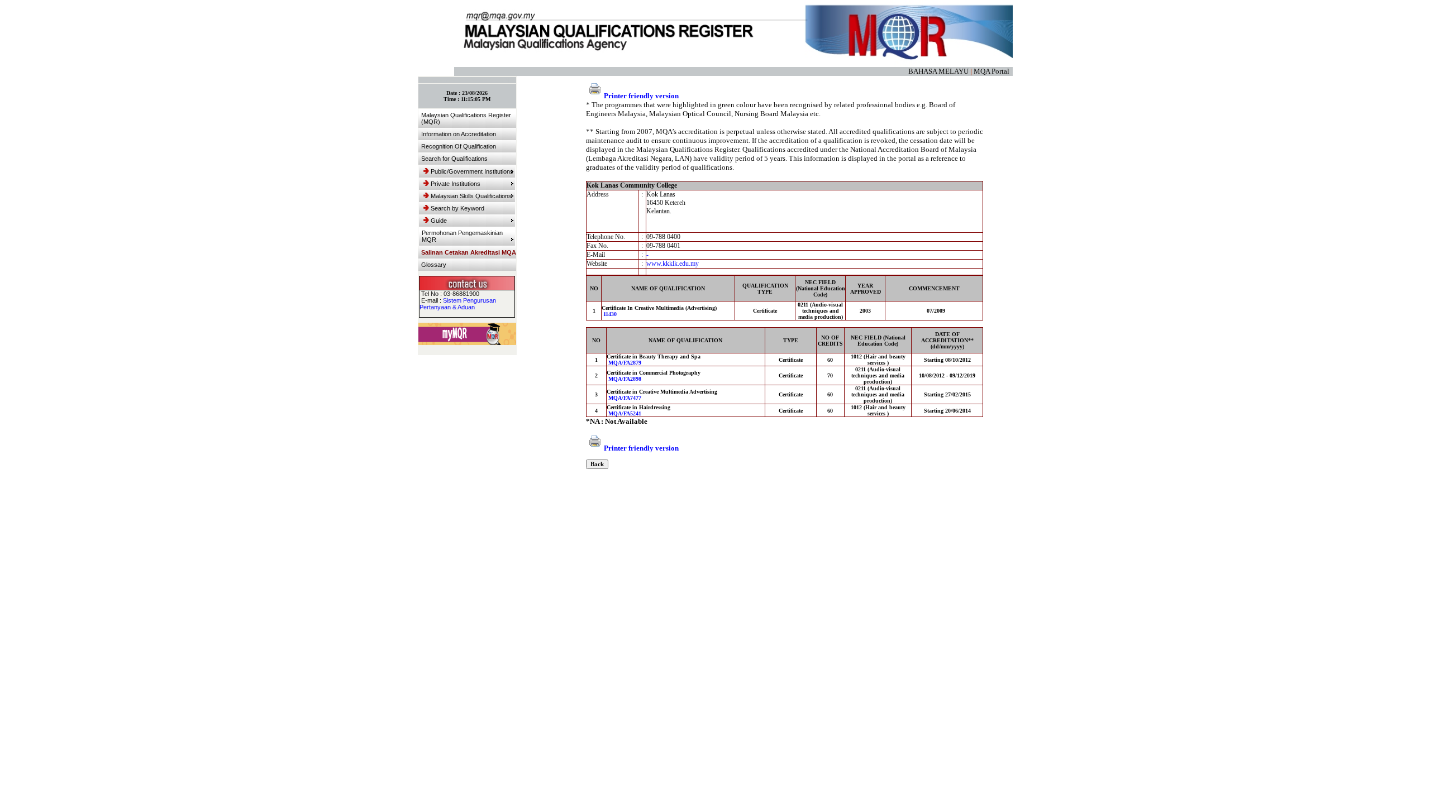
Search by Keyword (457, 208)
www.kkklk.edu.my (672, 263)
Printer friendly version (641, 96)
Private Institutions (455, 183)
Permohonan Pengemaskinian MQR (462, 236)
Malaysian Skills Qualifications (471, 196)
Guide (439, 220)
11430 (610, 314)
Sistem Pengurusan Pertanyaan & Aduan (458, 303)
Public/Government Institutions (472, 171)
